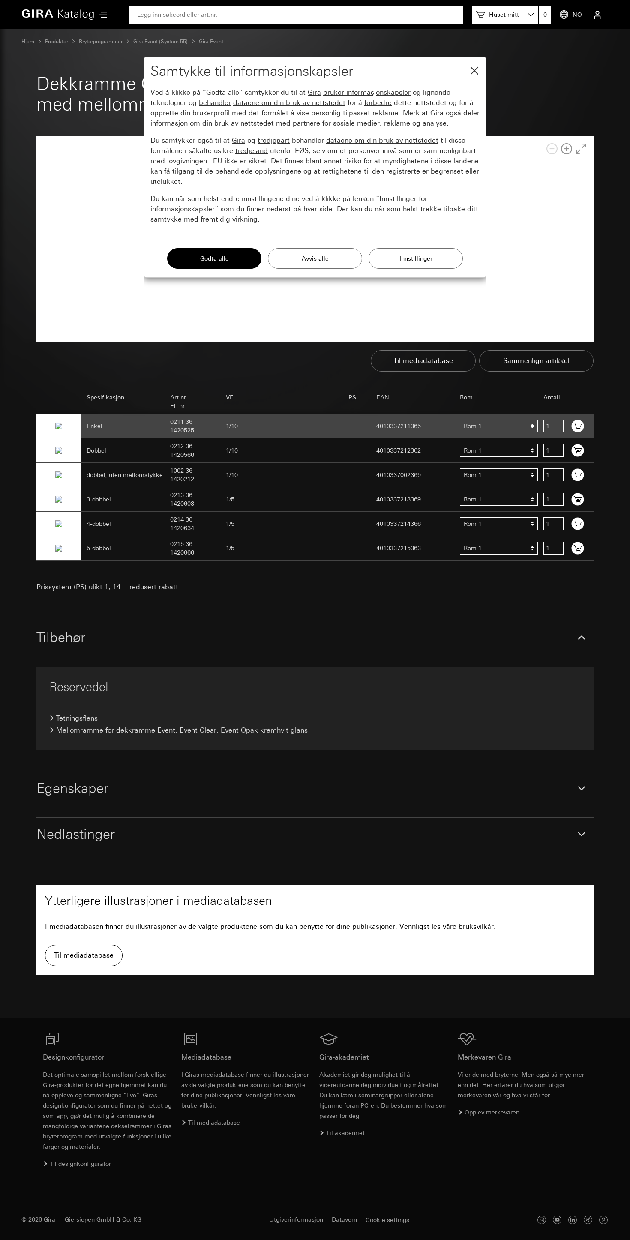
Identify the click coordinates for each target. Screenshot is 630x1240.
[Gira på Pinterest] (603, 1219)
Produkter (56, 42)
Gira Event (211, 42)
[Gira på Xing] (588, 1219)
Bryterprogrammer (101, 42)
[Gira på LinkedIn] (572, 1219)
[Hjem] (57, 14)
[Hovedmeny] (100, 14)
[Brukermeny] (597, 14)
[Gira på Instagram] (542, 1219)
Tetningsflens (77, 718)
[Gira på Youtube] (557, 1219)
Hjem (27, 42)
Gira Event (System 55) (160, 42)
